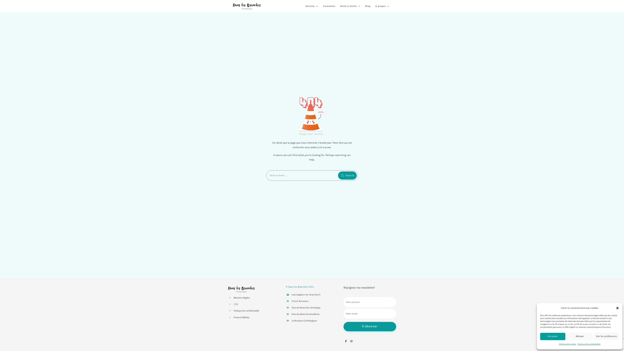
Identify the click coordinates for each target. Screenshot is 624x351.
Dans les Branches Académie (305, 314)
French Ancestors (300, 301)
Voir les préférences (606, 336)
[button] (617, 308)
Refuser (580, 336)
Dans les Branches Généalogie (306, 307)
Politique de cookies (567, 344)
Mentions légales (242, 298)
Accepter (553, 336)
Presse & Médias (241, 317)
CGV (236, 304)
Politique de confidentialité (589, 344)
